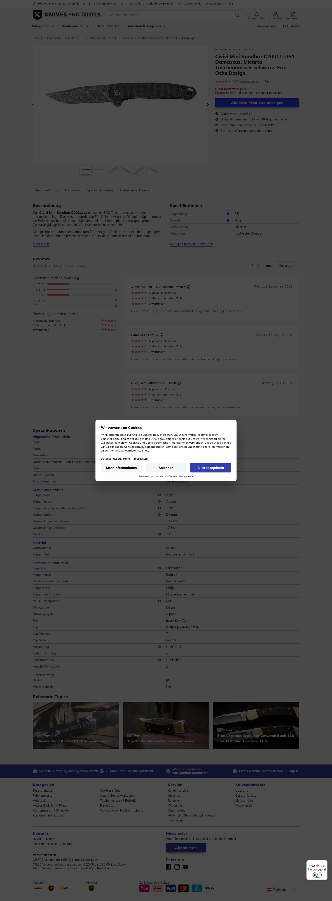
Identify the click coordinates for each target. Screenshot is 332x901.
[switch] (317, 874)
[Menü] (324, 863)
